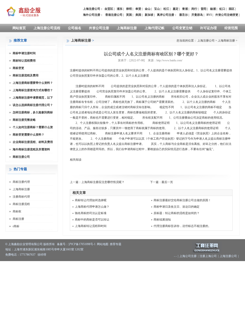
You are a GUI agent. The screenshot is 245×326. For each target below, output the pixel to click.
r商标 (16, 226)
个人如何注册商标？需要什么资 (33, 127)
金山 (147, 9)
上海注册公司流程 (46, 28)
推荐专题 (115, 244)
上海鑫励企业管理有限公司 (25, 244)
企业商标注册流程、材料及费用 (33, 142)
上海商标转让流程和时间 (90, 226)
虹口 (222, 9)
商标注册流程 (21, 204)
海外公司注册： (93, 14)
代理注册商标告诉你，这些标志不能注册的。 (182, 226)
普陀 (203, 9)
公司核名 (74, 28)
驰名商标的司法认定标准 (90, 213)
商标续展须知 (162, 219)
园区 (231, 9)
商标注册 (18, 219)
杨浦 (213, 9)
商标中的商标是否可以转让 (92, 219)
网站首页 (19, 28)
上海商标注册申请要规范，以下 (33, 97)
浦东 (119, 9)
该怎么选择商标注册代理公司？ (33, 105)
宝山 (157, 9)
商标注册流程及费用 (26, 75)
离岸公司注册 (165, 14)
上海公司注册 (188, 256)
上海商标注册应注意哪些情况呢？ (102, 182)
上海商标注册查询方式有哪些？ (33, 90)
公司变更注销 (182, 28)
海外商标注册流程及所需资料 (31, 149)
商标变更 (18, 68)
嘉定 (175, 9)
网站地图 (102, 244)
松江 (166, 9)
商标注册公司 (21, 156)
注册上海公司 (208, 256)
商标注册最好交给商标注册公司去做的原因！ (182, 200)
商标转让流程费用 (24, 60)
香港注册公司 (113, 14)
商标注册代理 (21, 182)
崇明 (129, 9)
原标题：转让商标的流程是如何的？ (177, 213)
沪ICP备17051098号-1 (81, 244)
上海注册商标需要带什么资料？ (33, 82)
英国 (129, 14)
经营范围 (231, 28)
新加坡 (149, 14)
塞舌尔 (183, 14)
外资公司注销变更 (226, 14)
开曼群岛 (197, 14)
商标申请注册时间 (24, 53)
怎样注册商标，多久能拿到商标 (33, 112)
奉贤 (138, 9)
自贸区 (109, 9)
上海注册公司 (206, 40)
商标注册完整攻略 (24, 119)
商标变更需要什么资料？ (28, 134)
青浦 (185, 9)
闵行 (194, 9)
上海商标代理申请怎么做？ (92, 206)
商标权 (17, 211)
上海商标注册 (127, 28)
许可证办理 (208, 28)
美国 (138, 14)
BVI (209, 14)
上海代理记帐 (155, 28)
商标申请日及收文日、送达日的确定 (177, 206)
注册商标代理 (21, 196)
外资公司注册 (99, 28)
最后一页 (167, 182)
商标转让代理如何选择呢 (90, 200)
